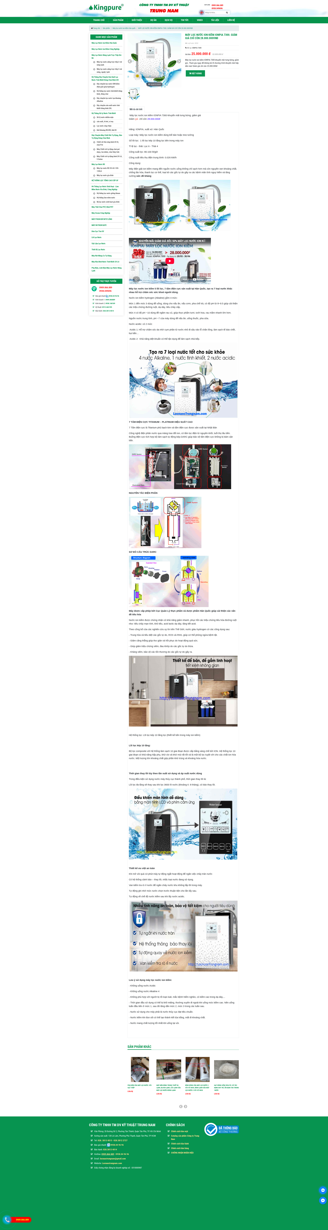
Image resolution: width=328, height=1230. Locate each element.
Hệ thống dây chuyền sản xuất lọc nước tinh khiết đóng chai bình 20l (105, 78)
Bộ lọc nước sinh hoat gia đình (108, 202)
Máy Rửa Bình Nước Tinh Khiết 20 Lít (105, 262)
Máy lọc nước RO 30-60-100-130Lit (108, 169)
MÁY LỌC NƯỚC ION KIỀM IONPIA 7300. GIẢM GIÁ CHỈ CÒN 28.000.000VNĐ (165, 28)
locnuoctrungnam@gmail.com (113, 1158)
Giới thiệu (137, 20)
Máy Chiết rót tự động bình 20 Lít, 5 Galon (109, 157)
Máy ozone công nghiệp (101, 213)
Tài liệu (215, 20)
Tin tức (184, 20)
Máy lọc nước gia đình (105, 175)
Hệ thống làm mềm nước (106, 197)
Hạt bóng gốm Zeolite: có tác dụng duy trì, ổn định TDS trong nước (226, 1087)
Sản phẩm (118, 20)
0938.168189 (110, 303)
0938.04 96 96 (114, 296)
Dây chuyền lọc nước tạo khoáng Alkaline (109, 99)
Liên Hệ (231, 20)
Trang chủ (98, 20)
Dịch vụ (168, 20)
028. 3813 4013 (105, 1140)
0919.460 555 (107, 307)
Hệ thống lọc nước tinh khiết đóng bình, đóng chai (109, 92)
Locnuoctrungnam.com (112, 1163)
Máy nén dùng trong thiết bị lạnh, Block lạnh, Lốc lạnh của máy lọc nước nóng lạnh (168, 1087)
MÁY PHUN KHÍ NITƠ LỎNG (102, 219)
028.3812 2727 (120, 1140)
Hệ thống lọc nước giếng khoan (108, 193)
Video (200, 20)
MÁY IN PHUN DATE (99, 225)
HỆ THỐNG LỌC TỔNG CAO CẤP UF (105, 180)
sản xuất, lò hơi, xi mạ (105, 121)
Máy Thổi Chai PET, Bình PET (102, 207)
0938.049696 (105, 291)
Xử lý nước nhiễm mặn (105, 117)
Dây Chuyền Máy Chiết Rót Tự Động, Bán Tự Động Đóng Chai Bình (107, 136)
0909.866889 (110, 300)
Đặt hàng (196, 73)
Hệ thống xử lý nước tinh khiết (104, 113)
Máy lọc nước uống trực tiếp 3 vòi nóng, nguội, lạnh (109, 70)
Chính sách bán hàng (180, 1148)
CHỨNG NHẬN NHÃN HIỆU (182, 1152)
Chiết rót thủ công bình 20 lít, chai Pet (108, 143)
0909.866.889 (105, 287)
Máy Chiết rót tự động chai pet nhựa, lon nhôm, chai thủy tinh (108, 150)
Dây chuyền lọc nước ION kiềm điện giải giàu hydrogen (108, 85)
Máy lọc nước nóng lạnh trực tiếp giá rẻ (106, 56)
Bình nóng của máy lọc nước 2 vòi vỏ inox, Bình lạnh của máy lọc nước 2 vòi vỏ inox (197, 1087)
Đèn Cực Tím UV (98, 231)
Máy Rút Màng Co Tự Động (102, 256)
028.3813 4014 (108, 311)
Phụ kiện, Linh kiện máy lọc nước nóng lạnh (107, 269)
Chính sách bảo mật (179, 1131)
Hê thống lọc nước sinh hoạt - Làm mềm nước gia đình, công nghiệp (105, 188)
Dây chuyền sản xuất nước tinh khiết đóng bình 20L (108, 106)
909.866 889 (108, 1154)
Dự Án (153, 20)
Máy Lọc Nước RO (98, 164)
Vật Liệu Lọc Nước (98, 243)
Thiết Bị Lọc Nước (98, 249)
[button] (179, 61)
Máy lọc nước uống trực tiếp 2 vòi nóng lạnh (109, 63)
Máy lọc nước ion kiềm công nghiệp (105, 49)
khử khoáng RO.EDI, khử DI (106, 130)
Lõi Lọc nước (96, 237)
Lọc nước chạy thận (104, 126)
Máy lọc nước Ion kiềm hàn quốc (124, 28)
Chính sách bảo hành (180, 1143)
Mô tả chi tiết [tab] (136, 109)
